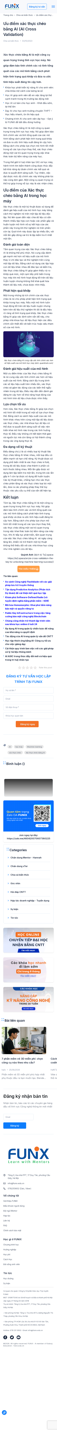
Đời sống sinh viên (11, 1264)
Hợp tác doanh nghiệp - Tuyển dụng (30, 900)
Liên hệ (6, 1220)
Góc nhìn (15, 883)
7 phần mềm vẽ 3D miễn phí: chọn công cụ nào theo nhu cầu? (22, 1060)
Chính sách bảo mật (12, 1230)
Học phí (6, 1254)
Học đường (8, 1278)
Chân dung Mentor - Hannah (26, 857)
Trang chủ (8, 15)
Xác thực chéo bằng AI (35, 753)
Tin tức (14, 917)
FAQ (5, 1225)
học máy (19, 747)
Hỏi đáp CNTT (18, 892)
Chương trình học (11, 1244)
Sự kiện (14, 909)
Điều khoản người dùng (13, 1206)
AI (10, 747)
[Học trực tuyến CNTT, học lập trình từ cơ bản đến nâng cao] (12, 6)
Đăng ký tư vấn (37, 6)
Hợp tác (6, 1216)
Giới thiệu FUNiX (10, 1201)
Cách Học (7, 1259)
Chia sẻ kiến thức (24, 15)
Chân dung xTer (19, 866)
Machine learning (34, 747)
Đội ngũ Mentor (10, 1211)
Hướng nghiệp (9, 1249)
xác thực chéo (15, 753)
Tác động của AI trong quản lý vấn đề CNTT (29, 636)
